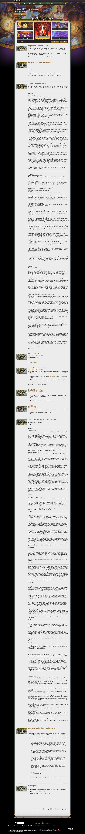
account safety (47, 371)
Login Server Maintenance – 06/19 (39, 46)
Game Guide (32, 3)
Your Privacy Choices (71, 829)
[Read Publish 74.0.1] (21, 791)
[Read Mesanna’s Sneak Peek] (21, 359)
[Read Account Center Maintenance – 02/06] (21, 67)
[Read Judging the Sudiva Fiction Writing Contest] (21, 733)
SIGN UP (55, 41)
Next (66, 809)
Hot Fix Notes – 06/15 (35, 390)
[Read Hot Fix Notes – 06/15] (21, 395)
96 (56, 809)
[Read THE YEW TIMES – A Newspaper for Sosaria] (21, 424)
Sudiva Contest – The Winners (37, 83)
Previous (36, 809)
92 (45, 809)
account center (53, 376)
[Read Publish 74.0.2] (21, 411)
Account (24, 1)
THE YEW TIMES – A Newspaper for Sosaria (42, 419)
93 (48, 809)
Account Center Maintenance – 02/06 (40, 62)
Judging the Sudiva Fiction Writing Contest (41, 728)
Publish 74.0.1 (32, 786)
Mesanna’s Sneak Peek (35, 354)
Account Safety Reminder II (37, 368)
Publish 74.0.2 (33, 406)
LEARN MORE (20, 14)
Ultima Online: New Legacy (26, 9)
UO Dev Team (41, 47)
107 (62, 809)
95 (54, 809)
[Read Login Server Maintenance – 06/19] (21, 51)
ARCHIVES (63, 41)
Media (41, 3)
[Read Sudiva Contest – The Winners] (21, 88)
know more (36, 362)
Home (24, 3)
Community (50, 3)
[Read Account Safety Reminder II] (21, 373)
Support (30, 1)
